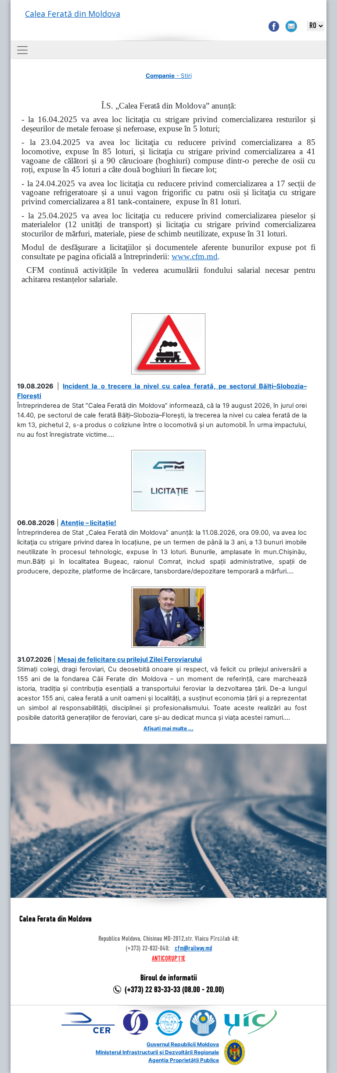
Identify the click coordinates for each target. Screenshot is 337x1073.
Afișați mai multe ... (168, 728)
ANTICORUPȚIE (168, 959)
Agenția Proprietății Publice (183, 1060)
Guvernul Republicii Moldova (183, 1044)
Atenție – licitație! (88, 523)
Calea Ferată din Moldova (72, 13)
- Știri (169, 75)
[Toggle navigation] (22, 50)
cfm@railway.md (193, 949)
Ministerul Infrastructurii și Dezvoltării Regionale (157, 1052)
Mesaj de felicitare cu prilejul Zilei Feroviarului (129, 659)
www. (195, 256)
